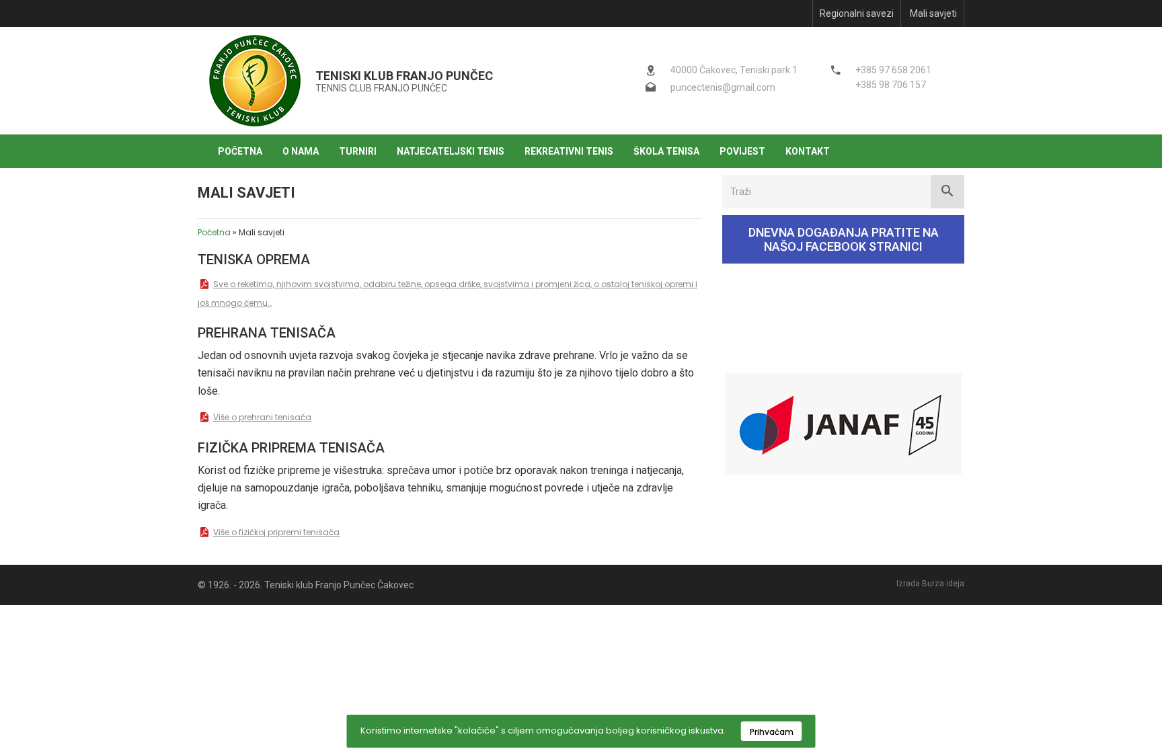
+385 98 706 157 (890, 84)
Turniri (358, 151)
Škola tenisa (666, 151)
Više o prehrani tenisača (262, 417)
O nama (300, 151)
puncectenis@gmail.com (722, 87)
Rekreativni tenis (569, 151)
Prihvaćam (771, 732)
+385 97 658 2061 (893, 70)
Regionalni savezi (857, 13)
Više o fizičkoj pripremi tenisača (276, 532)
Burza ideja (943, 583)
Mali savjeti (933, 13)
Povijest (742, 151)
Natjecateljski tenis (450, 151)
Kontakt (807, 151)
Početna (240, 151)
